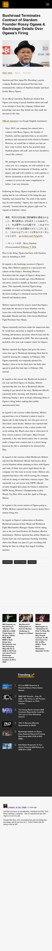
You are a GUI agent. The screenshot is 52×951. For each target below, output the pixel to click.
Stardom (32, 562)
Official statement (10, 120)
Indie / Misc (7, 73)
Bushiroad (7, 562)
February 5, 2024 (28, 246)
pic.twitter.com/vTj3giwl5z (31, 235)
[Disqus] (26, 833)
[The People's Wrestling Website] (5, 4)
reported (24, 267)
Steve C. (18, 73)
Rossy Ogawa (20, 562)
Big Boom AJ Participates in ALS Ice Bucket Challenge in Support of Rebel (26, 628)
